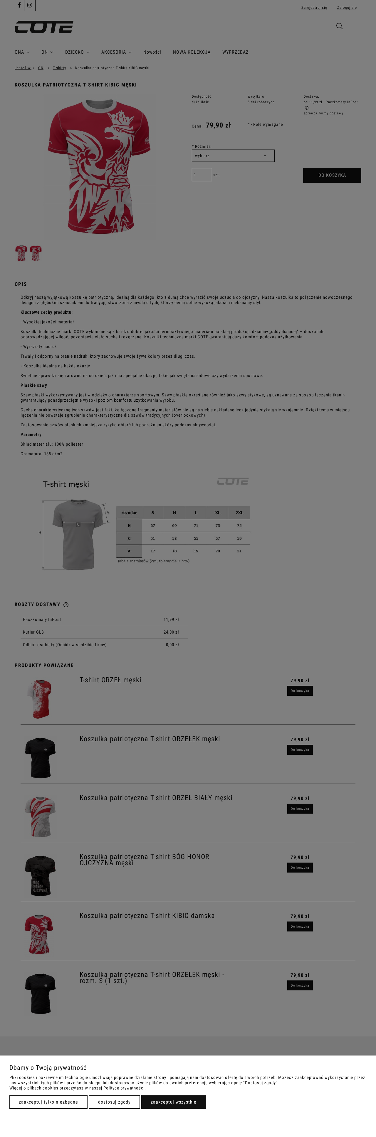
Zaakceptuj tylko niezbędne (48, 1102)
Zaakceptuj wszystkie (174, 1102)
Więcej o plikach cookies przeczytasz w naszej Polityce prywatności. (77, 1088)
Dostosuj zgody (114, 1102)
